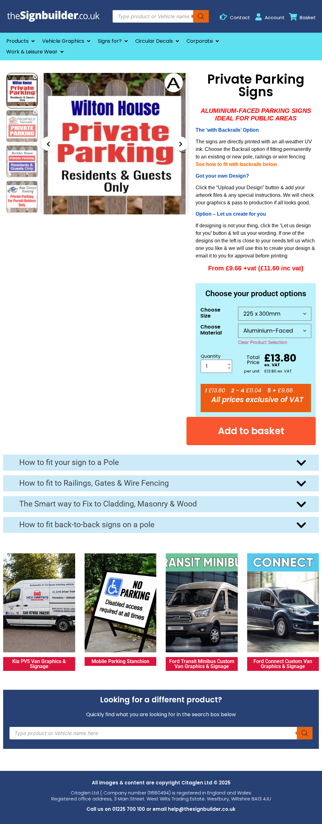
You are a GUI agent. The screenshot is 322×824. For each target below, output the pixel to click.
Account (275, 17)
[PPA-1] (115, 143)
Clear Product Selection (262, 342)
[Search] (201, 16)
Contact (240, 17)
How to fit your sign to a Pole (69, 462)
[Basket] (293, 16)
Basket (308, 17)
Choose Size (210, 313)
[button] (21, 41)
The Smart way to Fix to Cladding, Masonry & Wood (108, 503)
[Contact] (223, 16)
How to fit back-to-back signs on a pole (86, 524)
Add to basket (251, 431)
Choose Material (211, 330)
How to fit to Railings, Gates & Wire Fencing (94, 483)
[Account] (258, 16)
